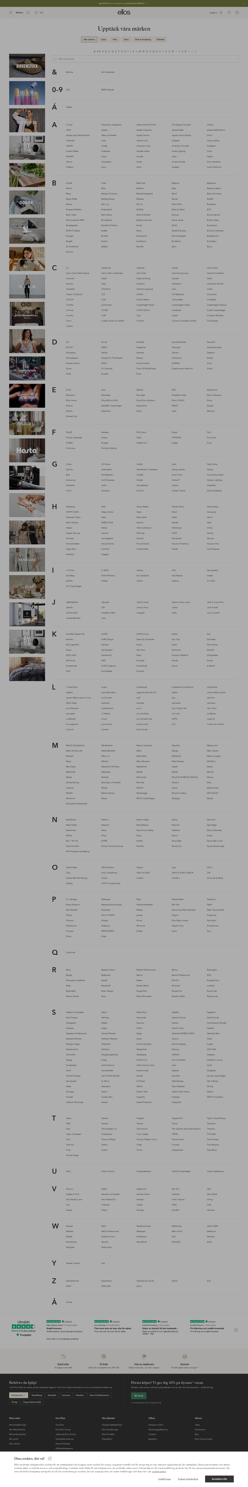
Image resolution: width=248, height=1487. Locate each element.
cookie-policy (159, 1471)
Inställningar (164, 1479)
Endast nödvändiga (188, 1479)
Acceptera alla (219, 1479)
